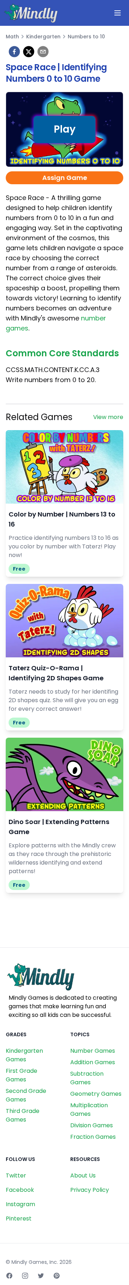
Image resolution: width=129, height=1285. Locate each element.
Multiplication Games (89, 1109)
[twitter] (28, 51)
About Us (83, 1175)
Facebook (20, 1190)
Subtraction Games (87, 1078)
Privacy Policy (89, 1190)
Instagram (20, 1204)
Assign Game (64, 177)
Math (12, 36)
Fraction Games (93, 1137)
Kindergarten (43, 36)
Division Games (91, 1125)
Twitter (16, 1175)
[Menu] (117, 13)
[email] (43, 51)
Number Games (92, 1051)
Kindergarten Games (24, 1055)
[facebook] (14, 51)
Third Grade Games (22, 1115)
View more (108, 417)
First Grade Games (21, 1075)
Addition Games (92, 1062)
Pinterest (19, 1218)
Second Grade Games (26, 1095)
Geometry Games (95, 1094)
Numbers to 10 (86, 36)
